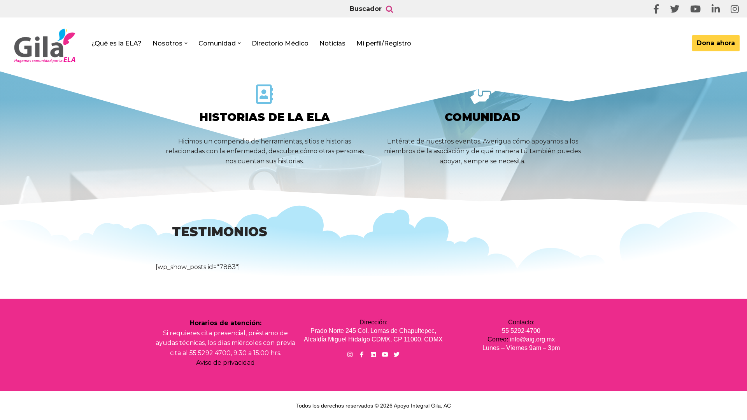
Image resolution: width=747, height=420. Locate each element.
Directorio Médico (280, 43)
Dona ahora (716, 43)
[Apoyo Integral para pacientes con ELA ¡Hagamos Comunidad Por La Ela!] (45, 45)
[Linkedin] (373, 354)
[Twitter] (397, 354)
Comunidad (482, 117)
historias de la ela (264, 117)
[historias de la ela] (264, 94)
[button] (186, 43)
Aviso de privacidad (225, 362)
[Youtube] (385, 354)
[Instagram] (350, 354)
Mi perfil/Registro (383, 43)
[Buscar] (389, 9)
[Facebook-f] (362, 354)
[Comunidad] (482, 94)
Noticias (332, 43)
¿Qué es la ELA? (116, 43)
